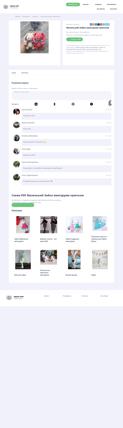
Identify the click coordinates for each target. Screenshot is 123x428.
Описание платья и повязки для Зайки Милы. (99, 238)
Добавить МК (73, 4)
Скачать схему (23, 205)
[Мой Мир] (96, 24)
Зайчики (76, 24)
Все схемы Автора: (72, 32)
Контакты (113, 9)
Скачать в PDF (76, 39)
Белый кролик (71, 275)
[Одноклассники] (93, 24)
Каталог (86, 4)
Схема (14, 73)
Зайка (93, 275)
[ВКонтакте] (91, 24)
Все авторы (101, 9)
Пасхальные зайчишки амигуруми (45, 272)
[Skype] (106, 24)
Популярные (111, 4)
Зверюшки (69, 24)
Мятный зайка (20, 275)
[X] (98, 24)
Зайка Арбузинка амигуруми (21, 240)
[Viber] (101, 24)
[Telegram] (109, 24)
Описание (24, 73)
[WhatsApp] (103, 24)
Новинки (98, 4)
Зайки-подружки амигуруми (72, 240)
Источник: (69, 35)
